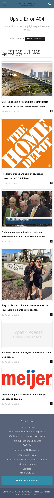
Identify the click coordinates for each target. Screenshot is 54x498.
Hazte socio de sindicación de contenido (27, 460)
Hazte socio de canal (27, 464)
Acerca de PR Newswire (27, 450)
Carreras (27, 469)
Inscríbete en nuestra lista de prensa (27, 432)
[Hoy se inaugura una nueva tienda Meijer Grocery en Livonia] (27, 379)
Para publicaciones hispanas (27, 441)
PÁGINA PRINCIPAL (34, 38)
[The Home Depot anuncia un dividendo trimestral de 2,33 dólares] (27, 144)
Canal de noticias (27, 427)
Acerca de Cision (27, 455)
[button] (50, 4)
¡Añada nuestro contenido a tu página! (27, 436)
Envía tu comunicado (27, 480)
